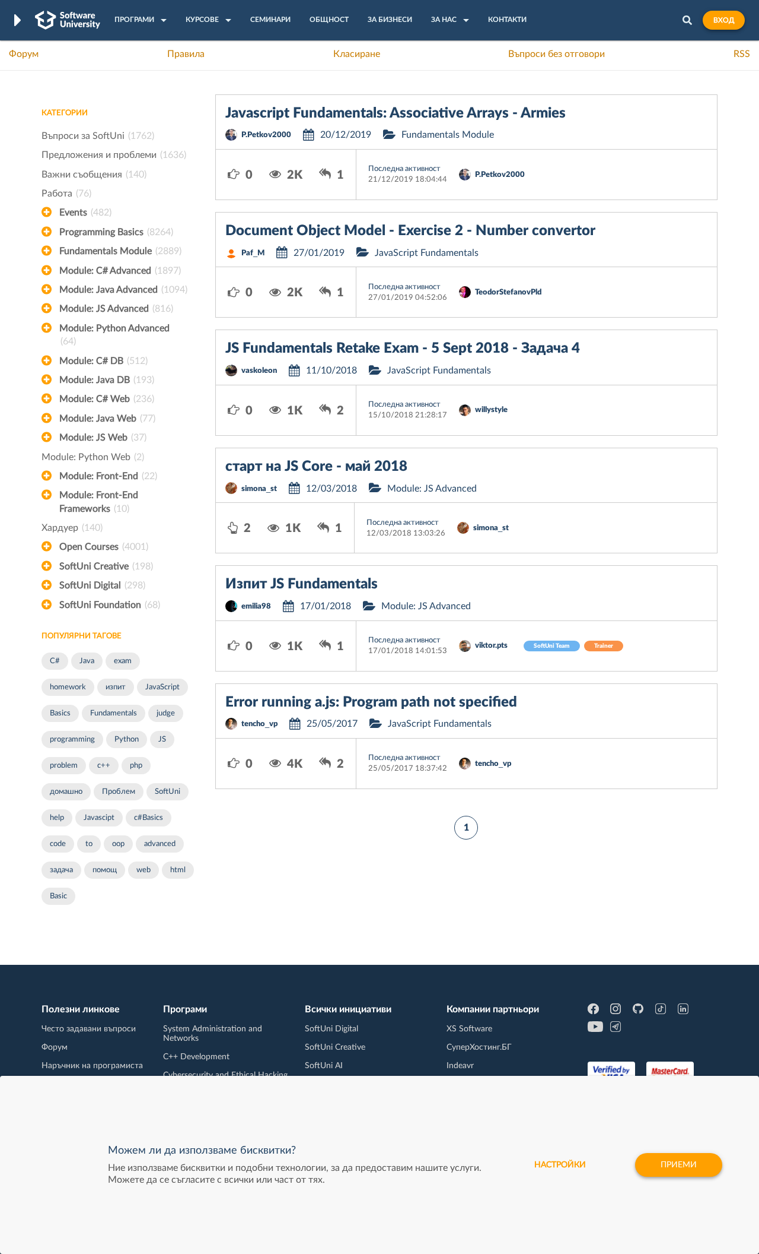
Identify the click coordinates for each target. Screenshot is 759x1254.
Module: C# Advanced (120, 271)
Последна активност (404, 169)
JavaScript (162, 687)
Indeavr (460, 1066)
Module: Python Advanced (114, 335)
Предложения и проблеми (114, 155)
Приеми (679, 1165)
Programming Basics (116, 232)
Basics (60, 713)
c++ (103, 766)
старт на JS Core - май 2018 (316, 467)
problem (64, 766)
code (58, 844)
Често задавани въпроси (89, 1029)
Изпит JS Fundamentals (301, 584)
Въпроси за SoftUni (98, 136)
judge (166, 713)
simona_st (259, 489)
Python (126, 739)
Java (86, 661)
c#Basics (148, 818)
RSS (742, 54)
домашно (66, 792)
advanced (160, 844)
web (143, 870)
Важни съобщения (94, 174)
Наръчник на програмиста (92, 1066)
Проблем (118, 792)
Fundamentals (113, 713)
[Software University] (67, 20)
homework (68, 687)
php (136, 766)
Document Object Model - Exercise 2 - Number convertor (410, 231)
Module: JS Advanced (116, 309)
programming (72, 739)
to (89, 844)
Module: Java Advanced (123, 289)
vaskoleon (259, 371)
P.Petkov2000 (266, 135)
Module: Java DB (106, 380)
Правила (186, 54)
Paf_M (252, 253)
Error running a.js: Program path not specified (371, 702)
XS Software (469, 1029)
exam (123, 661)
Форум (24, 54)
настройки (560, 1165)
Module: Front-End (108, 476)
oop (118, 844)
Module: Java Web (107, 418)
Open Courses (103, 547)
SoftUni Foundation (109, 605)
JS (162, 739)
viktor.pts (491, 646)
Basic (58, 896)
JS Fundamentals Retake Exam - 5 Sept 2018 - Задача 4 (402, 348)
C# (55, 661)
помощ (105, 870)
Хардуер (72, 528)
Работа (66, 193)
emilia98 (256, 606)
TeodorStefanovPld (508, 292)
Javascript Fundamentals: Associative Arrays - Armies (395, 113)
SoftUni (167, 792)
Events (85, 212)
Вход (723, 20)
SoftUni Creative (106, 566)
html (178, 870)
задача (61, 870)
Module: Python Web (93, 457)
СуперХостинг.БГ (479, 1047)
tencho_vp (259, 724)
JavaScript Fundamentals (427, 253)
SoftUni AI (324, 1066)
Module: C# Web (106, 399)
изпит (116, 687)
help (57, 818)
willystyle (491, 410)
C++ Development (196, 1057)
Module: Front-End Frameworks (98, 501)
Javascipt (99, 818)
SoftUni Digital (102, 585)
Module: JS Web (102, 437)
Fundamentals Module (120, 251)
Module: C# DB (103, 361)
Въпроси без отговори (556, 54)
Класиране (356, 54)
